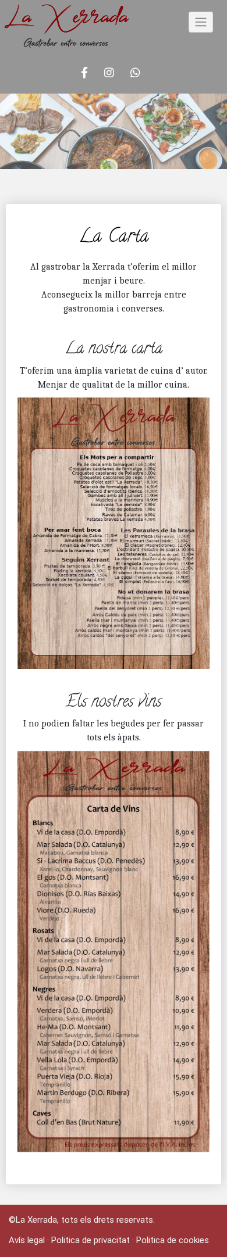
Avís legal (27, 1240)
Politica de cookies (172, 1240)
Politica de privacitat (90, 1240)
